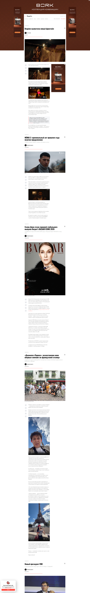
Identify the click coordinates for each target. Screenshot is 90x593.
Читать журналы (63, 18)
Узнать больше (9, 587)
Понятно (8, 589)
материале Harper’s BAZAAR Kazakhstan (38, 310)
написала (31, 122)
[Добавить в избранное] (64, 28)
